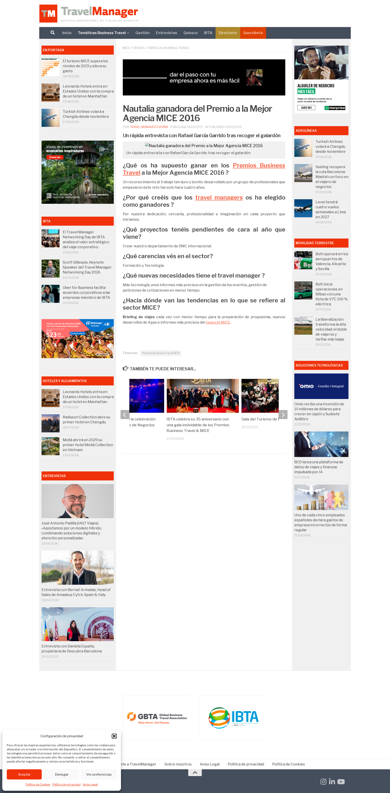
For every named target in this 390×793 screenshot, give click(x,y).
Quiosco (190, 33)
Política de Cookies (38, 784)
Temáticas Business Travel (102, 33)
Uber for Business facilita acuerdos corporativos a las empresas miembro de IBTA (86, 292)
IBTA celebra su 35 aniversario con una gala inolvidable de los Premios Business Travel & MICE (198, 425)
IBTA (208, 33)
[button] (114, 736)
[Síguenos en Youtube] (340, 781)
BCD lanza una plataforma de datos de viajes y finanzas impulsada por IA (318, 467)
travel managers (219, 197)
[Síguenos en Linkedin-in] (332, 781)
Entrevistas (166, 33)
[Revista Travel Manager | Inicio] (88, 14)
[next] (283, 414)
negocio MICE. (218, 322)
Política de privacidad (66, 784)
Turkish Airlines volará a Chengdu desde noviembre (331, 146)
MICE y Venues (134, 48)
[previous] (125, 414)
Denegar (61, 774)
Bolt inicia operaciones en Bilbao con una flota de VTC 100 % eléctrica (332, 294)
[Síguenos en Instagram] (323, 781)
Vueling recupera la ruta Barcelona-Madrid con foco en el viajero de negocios (332, 177)
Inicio (67, 33)
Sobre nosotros (178, 764)
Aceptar (24, 774)
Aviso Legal (90, 784)
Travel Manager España (149, 127)
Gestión (142, 33)
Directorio (228, 33)
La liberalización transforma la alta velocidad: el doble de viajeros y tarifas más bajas (331, 329)
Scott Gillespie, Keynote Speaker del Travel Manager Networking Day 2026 (87, 267)
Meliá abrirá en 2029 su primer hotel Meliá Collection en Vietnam (88, 445)
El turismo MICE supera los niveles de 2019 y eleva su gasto (85, 66)
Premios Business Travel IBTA (161, 353)
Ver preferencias (99, 774)
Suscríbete (253, 33)
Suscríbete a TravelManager (131, 764)
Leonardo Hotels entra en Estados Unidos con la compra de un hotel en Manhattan (88, 91)
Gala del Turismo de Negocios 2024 (273, 419)
